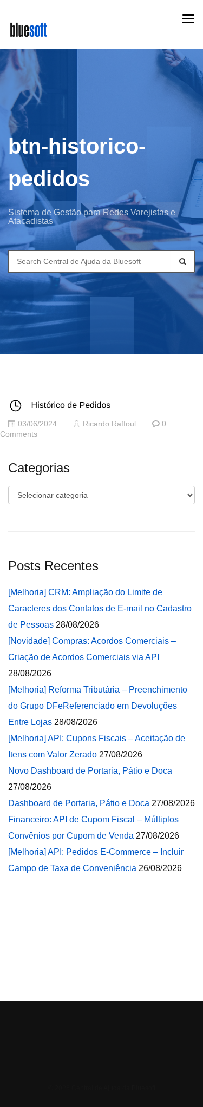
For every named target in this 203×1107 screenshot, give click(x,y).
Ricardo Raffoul (109, 424)
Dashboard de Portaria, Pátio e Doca (78, 803)
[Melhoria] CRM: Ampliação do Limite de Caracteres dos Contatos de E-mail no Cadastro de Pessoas (100, 608)
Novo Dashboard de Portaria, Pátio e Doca (90, 770)
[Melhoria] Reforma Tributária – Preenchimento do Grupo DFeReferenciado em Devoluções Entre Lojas (97, 706)
